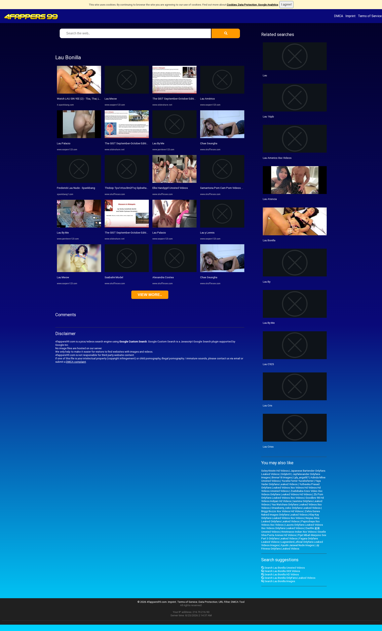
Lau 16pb (268, 116)
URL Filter (224, 602)
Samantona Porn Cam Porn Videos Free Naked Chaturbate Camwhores (242, 188)
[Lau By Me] (79, 226)
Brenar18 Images (282, 477)
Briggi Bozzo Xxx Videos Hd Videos (282, 511)
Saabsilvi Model (114, 277)
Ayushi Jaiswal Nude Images (297, 545)
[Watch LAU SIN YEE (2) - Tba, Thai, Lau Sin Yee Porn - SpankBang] (79, 92)
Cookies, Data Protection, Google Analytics (252, 4)
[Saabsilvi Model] (127, 271)
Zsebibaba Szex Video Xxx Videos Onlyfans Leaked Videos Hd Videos (292, 492)
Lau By (266, 281)
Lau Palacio (63, 143)
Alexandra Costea (163, 277)
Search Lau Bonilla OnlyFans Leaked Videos (289, 578)
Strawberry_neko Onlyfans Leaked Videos (296, 508)
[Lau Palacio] (79, 137)
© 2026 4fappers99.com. (152, 602)
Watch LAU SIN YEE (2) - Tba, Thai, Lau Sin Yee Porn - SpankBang (95, 98)
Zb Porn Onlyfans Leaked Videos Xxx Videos (292, 496)
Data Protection (208, 602)
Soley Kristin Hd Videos (275, 470)
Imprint (350, 16)
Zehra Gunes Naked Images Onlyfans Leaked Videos (290, 513)
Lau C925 (268, 364)
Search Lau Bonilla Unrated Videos (284, 567)
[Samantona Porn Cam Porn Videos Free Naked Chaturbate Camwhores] (222, 182)
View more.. (150, 295)
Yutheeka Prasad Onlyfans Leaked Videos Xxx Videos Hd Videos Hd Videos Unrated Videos (291, 488)
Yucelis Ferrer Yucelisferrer (297, 481)
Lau (265, 75)
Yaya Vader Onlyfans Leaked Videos (291, 482)
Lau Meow (63, 277)
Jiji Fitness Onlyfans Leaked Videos (290, 547)
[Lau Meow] (79, 271)
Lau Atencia (270, 199)
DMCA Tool (238, 602)
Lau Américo (207, 98)
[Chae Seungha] (222, 137)
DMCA (338, 16)
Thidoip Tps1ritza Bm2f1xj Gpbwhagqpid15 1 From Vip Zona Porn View (147, 188)
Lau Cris (267, 405)
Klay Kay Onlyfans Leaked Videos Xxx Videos (290, 516)
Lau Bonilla (269, 240)
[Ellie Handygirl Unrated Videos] (174, 182)
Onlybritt (286, 474)
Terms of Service (370, 16)
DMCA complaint (76, 361)
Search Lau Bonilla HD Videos (281, 574)
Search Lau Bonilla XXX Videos (282, 571)
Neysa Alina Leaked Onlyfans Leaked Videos (290, 519)
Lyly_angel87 (301, 477)
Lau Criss (268, 446)
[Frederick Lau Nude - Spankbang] (79, 182)
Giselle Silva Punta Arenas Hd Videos (293, 533)
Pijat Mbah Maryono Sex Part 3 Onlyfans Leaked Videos (293, 536)
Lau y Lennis (207, 232)
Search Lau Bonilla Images (279, 581)
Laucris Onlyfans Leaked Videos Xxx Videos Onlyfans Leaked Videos (292, 526)
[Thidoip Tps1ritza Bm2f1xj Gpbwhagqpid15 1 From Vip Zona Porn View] (127, 182)
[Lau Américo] (222, 92)
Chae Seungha (208, 143)
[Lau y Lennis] (222, 226)
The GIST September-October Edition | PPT (130, 143)
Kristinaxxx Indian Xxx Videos (299, 531)
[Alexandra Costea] (174, 271)
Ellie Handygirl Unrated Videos (170, 188)
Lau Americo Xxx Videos (277, 158)
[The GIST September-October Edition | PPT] (127, 137)
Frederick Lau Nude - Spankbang (76, 188)
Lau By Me (63, 232)
